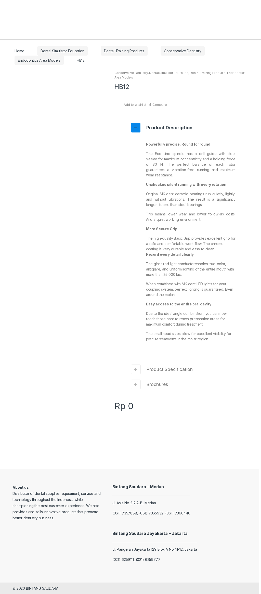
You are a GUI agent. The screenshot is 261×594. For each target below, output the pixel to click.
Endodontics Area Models (39, 60)
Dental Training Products (124, 51)
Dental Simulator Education (62, 51)
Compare (159, 104)
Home (19, 51)
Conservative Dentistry (182, 51)
